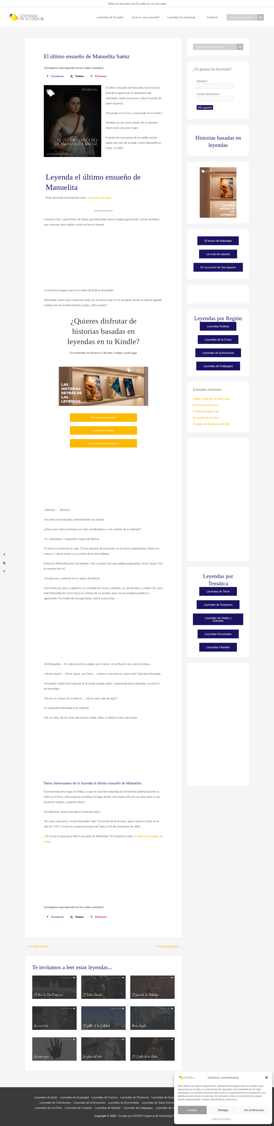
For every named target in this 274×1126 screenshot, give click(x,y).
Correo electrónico (209, 94)
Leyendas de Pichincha (134, 1097)
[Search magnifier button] (260, 17)
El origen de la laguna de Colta (211, 423)
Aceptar (192, 1110)
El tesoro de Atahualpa (103, 417)
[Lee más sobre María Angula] (152, 1017)
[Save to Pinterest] (4, 571)
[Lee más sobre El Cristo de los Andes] (152, 1048)
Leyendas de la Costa (218, 339)
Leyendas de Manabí (107, 1107)
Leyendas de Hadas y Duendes (218, 619)
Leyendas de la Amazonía (218, 352)
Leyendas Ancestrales (218, 634)
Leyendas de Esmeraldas (123, 1102)
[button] (266, 1077)
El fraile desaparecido (206, 411)
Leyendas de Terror (218, 591)
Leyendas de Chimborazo (55, 1102)
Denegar (223, 1110)
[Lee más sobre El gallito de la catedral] (103, 1017)
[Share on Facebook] (4, 554)
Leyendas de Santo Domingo (159, 1102)
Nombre (202, 81)
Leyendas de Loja (166, 1107)
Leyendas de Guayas (164, 1097)
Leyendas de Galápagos (218, 366)
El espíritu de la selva (206, 417)
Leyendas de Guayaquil (74, 1097)
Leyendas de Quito (99, 197)
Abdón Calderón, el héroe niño (211, 398)
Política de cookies (221, 1119)
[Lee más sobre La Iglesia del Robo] (103, 1048)
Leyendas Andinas (218, 326)
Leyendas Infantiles (218, 647)
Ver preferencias (254, 1110)
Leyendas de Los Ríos (48, 1107)
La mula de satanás (103, 430)
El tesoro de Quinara (205, 405)
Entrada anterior (37, 946)
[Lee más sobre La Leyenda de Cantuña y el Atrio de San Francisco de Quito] (54, 987)
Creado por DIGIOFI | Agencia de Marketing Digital (149, 1115)
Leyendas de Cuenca (104, 1097)
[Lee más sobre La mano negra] (54, 1048)
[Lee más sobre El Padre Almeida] (103, 987)
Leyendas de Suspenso (218, 604)
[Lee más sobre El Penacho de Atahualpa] (152, 987)
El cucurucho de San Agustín (103, 443)
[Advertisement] (103, 260)
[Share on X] (4, 563)
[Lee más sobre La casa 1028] (54, 1017)
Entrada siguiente (169, 946)
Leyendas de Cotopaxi (78, 1107)
